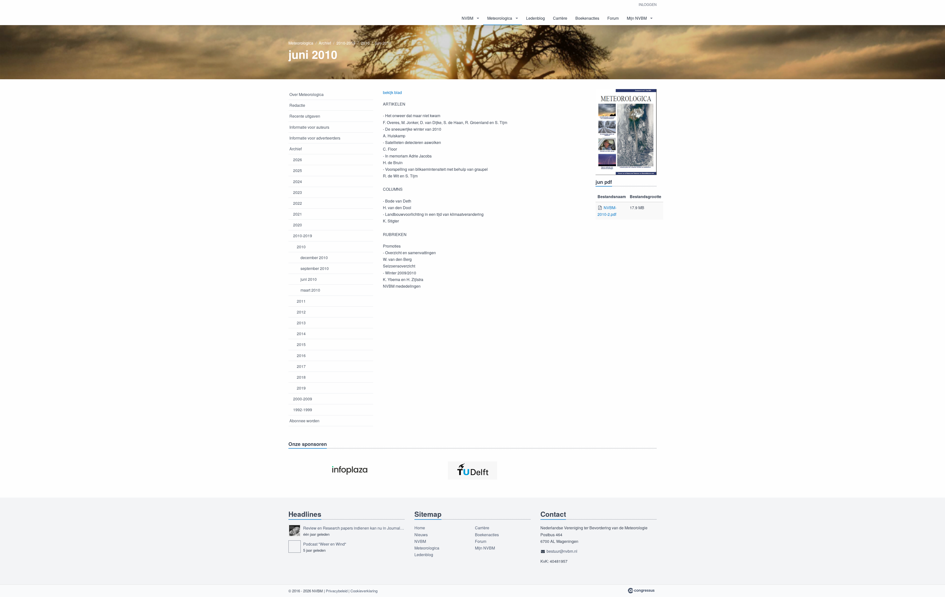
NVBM (467, 18)
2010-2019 (345, 43)
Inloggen (648, 4)
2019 (301, 388)
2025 (297, 170)
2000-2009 (302, 399)
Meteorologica (499, 18)
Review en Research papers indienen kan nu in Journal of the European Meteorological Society (354, 528)
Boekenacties (587, 18)
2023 (297, 192)
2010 (365, 43)
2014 (301, 333)
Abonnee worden (304, 421)
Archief (325, 43)
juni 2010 (308, 279)
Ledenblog (535, 18)
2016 (301, 355)
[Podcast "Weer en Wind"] (294, 546)
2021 (297, 214)
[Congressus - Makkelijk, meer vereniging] (641, 590)
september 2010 (314, 268)
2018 (301, 377)
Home (419, 528)
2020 (297, 225)
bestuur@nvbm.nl (562, 551)
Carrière (560, 18)
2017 (301, 366)
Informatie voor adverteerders (314, 138)
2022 (297, 203)
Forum (613, 18)
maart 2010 (310, 290)
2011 (301, 301)
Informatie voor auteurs (309, 127)
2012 (301, 312)
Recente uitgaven (304, 116)
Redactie (297, 105)
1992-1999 (302, 409)
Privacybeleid (336, 590)
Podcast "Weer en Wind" (324, 544)
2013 (301, 323)
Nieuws (421, 534)
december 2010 (314, 257)
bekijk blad (392, 92)
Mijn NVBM (637, 18)
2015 (301, 344)
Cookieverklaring (364, 590)
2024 (297, 181)
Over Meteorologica (306, 94)
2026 (297, 159)
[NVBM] (325, 13)
